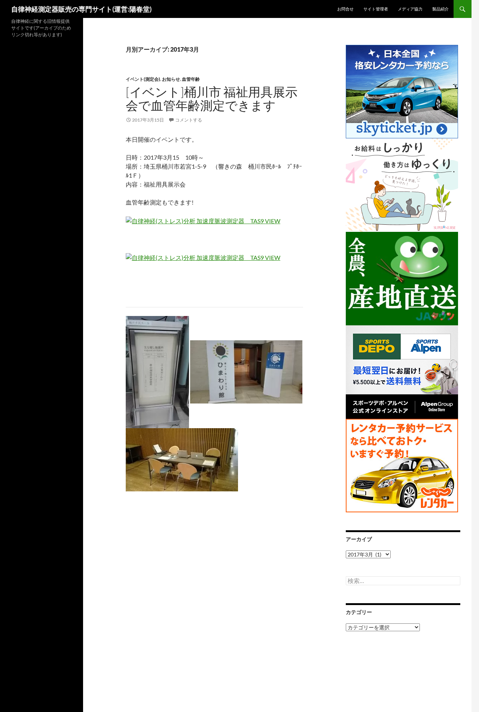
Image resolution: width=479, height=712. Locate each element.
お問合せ (345, 8)
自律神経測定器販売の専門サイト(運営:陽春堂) (81, 9)
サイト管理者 (375, 8)
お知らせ (171, 79)
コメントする (188, 120)
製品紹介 (440, 8)
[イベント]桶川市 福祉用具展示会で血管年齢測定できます (212, 98)
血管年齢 (191, 79)
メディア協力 (410, 8)
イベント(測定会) (143, 79)
